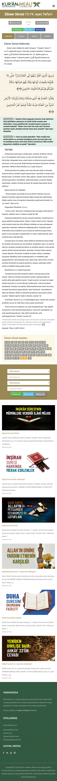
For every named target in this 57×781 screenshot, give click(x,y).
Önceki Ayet (15, 23)
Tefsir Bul (29, 394)
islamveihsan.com (10, 725)
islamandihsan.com (10, 730)
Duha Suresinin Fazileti (11, 618)
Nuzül (34, 36)
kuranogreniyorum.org (12, 740)
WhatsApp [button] (18, 30)
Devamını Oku (6, 447)
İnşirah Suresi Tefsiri (10, 433)
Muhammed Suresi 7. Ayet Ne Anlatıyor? (19, 571)
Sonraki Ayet (41, 23)
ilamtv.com (7, 733)
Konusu (21, 36)
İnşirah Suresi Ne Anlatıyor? (13, 479)
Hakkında (8, 36)
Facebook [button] (40, 30)
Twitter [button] (30, 30)
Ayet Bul (41, 394)
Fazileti (47, 36)
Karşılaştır (8, 119)
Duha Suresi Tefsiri (10, 525)
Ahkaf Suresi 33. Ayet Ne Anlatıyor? (17, 664)
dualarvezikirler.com (11, 736)
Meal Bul (17, 394)
